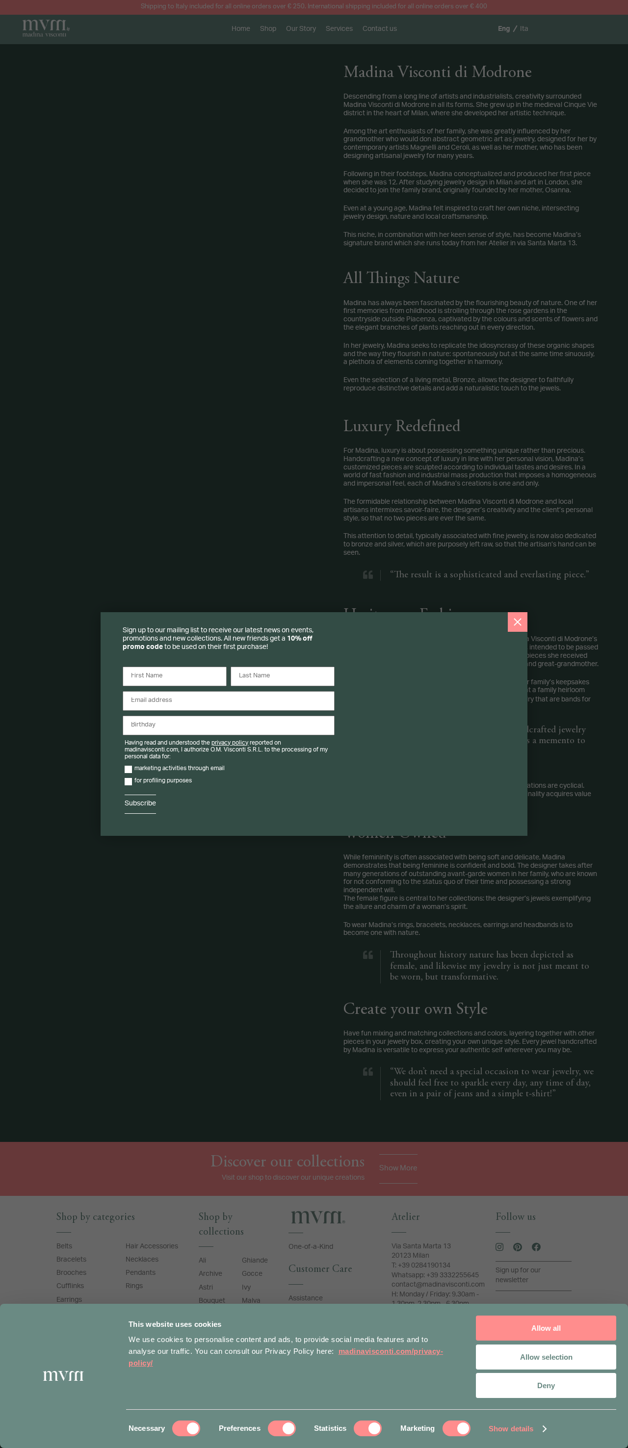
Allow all (546, 1328)
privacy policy (229, 743)
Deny (546, 1385)
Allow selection (546, 1357)
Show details (511, 1428)
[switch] (282, 1428)
